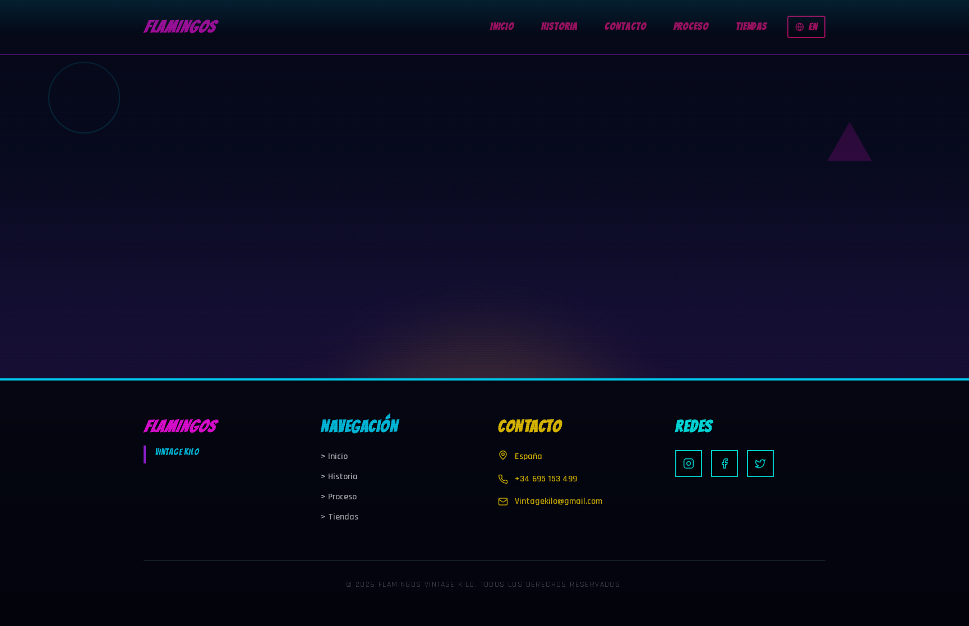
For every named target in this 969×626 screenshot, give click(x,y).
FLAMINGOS (179, 26)
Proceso (339, 497)
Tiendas (339, 517)
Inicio (334, 456)
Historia (339, 477)
